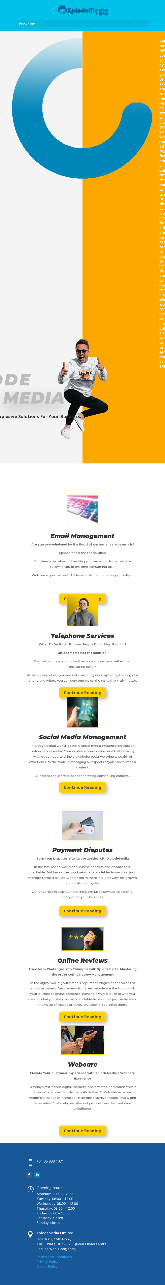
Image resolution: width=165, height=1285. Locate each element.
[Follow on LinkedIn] (37, 1175)
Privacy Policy (47, 1261)
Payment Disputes (82, 850)
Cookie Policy (47, 1266)
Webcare (82, 1064)
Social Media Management (82, 737)
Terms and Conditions (54, 1256)
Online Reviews (82, 960)
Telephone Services (82, 636)
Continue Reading (82, 692)
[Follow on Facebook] (29, 1175)
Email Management (82, 536)
